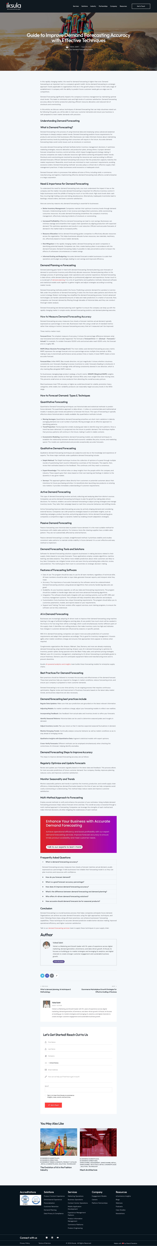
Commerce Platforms (75, 1225)
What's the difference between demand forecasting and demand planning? (76, 891)
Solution (62, 1164)
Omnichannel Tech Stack (89, 1164)
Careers (94, 1200)
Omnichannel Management (90, 1163)
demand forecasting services (59, 928)
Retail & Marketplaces (49, 1164)
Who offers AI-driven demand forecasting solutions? (67, 896)
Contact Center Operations (78, 1203)
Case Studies (120, 1210)
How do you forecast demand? (58, 877)
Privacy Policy (25, 1243)
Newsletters (120, 1213)
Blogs (118, 1200)
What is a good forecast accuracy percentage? (65, 882)
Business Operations (75, 1200)
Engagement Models (99, 1196)
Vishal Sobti (58, 943)
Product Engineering (75, 1228)
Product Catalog (70, 1162)
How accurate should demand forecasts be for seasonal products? (73, 901)
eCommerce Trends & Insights (51, 1162)
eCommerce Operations (49, 1160)
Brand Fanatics (131, 1243)
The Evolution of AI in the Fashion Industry (56, 1168)
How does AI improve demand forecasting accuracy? (67, 887)
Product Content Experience (54, 1196)
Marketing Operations (75, 1196)
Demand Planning (50, 1210)
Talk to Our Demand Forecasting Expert (78, 50)
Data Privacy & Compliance (54, 1213)
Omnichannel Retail (108, 1163)
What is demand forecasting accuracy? (62, 862)
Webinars (119, 1203)
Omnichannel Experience (53, 1200)
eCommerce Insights (123, 1196)
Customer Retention (51, 1206)
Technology (71, 1164)
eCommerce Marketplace (49, 1158)
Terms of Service (45, 1243)
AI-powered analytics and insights (58, 664)
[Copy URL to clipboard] (57, 976)
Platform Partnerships (100, 1203)
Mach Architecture (88, 1170)
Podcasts (119, 1206)
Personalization (49, 1203)
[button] (78, 862)
